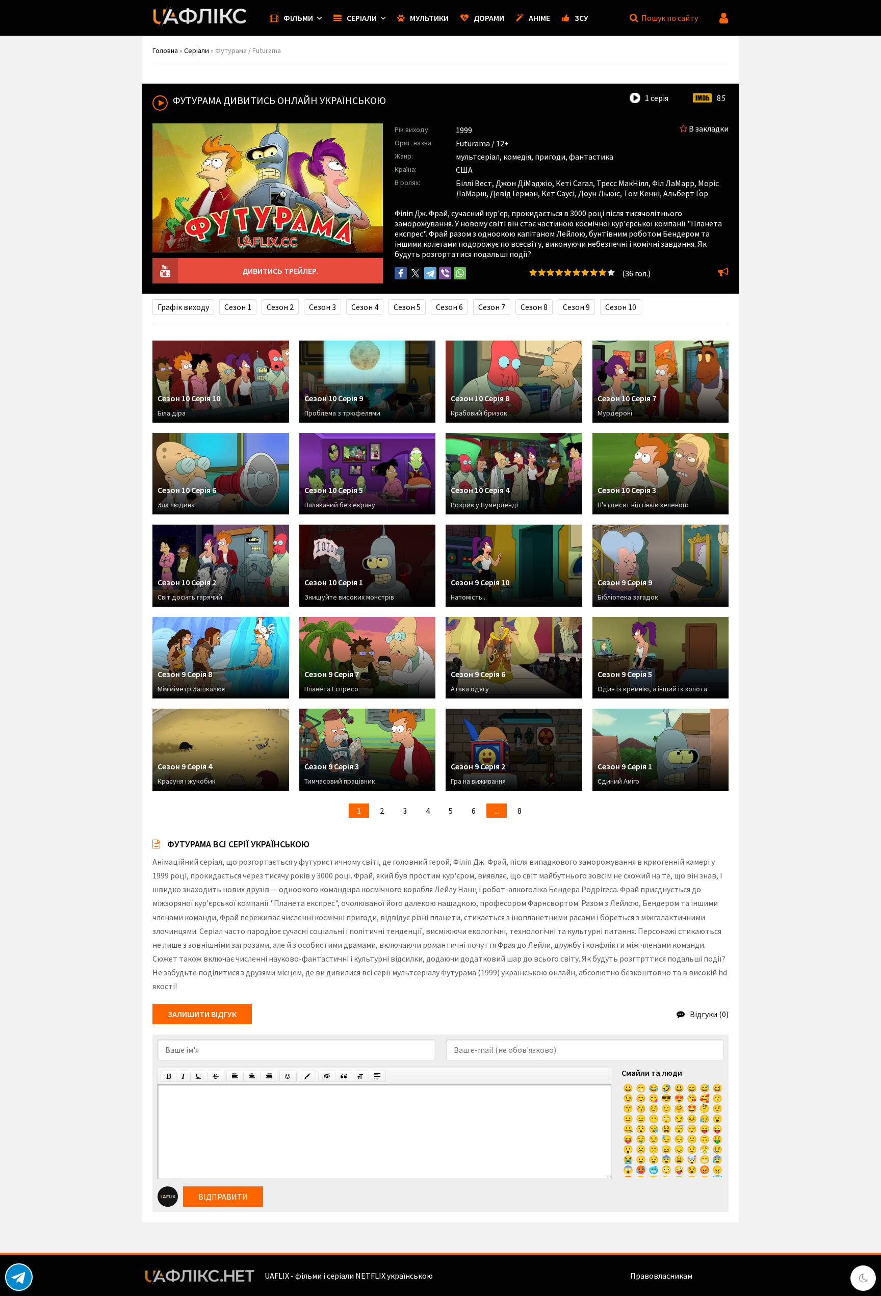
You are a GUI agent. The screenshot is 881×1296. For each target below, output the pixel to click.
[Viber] (445, 273)
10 (611, 272)
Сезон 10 (620, 307)
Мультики (429, 18)
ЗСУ (581, 18)
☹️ (641, 1149)
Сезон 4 (364, 307)
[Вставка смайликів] (288, 1076)
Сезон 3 (322, 307)
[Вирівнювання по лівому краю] (235, 1076)
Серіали (362, 18)
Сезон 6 (449, 307)
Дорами (489, 18)
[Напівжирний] (168, 1076)
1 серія (656, 98)
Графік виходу (183, 307)
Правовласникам (661, 1276)
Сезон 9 (576, 307)
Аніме (539, 18)
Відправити (223, 1196)
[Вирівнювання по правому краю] (268, 1076)
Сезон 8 (534, 307)
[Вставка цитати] (343, 1076)
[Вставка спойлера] (377, 1076)
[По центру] (252, 1076)
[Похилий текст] (183, 1076)
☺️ (654, 1108)
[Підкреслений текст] (199, 1076)
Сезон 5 (407, 307)
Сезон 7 (491, 307)
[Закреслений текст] (215, 1076)
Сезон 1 (237, 307)
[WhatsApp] (460, 273)
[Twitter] (415, 273)
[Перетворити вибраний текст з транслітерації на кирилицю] (360, 1076)
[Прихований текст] (326, 1076)
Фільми (298, 18)
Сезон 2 (280, 307)
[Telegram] (430, 273)
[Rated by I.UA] (716, 1276)
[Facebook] (401, 273)
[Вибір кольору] (307, 1076)
